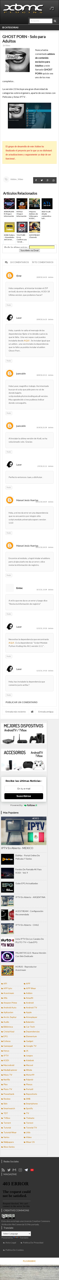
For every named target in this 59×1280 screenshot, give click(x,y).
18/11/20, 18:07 (41, 502)
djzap (18, 275)
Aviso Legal (10, 1242)
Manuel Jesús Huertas (27, 500)
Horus (6, 1050)
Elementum (31, 1036)
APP (28, 983)
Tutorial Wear (9, 1132)
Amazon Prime (10, 1002)
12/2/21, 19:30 (41, 628)
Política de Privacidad (33, 1242)
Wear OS (30, 1142)
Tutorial (7, 1127)
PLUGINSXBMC (29, 1261)
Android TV (31, 1007)
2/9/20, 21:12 (42, 466)
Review (6, 1098)
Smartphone (32, 1103)
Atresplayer (31, 1017)
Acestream (8, 993)
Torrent (7, 1122)
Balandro (30, 1022)
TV (27, 1113)
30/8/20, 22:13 (41, 375)
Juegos (29, 1055)
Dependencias (33, 1031)
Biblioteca (8, 1026)
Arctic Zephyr (9, 1017)
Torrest (29, 1122)
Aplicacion (8, 1012)
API (5, 983)
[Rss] (4, 1171)
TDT (5, 1113)
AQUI (27, 340)
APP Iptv (7, 988)
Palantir (29, 1079)
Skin (5, 1103)
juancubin (21, 373)
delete (50, 277)
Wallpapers (8, 1142)
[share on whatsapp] (54, 180)
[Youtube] (33, 1171)
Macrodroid (8, 1065)
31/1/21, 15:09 (41, 590)
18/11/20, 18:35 (41, 547)
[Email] (15, 1171)
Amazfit (29, 998)
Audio (6, 1022)
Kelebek (30, 1060)
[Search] (54, 21)
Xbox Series (9, 1147)
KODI (6, 1060)
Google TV (31, 1046)
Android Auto (9, 1007)
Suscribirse (23, 796)
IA (27, 1050)
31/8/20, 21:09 (41, 427)
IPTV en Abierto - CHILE (27, 925)
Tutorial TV (31, 1127)
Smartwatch (9, 1108)
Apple (29, 1012)
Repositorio (31, 1094)
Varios (6, 1137)
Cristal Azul (8, 1031)
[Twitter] (10, 1171)
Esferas (7, 1041)
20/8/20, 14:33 (41, 277)
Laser (19, 317)
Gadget (29, 1041)
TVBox (6, 1118)
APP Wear (31, 988)
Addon (13, 179)
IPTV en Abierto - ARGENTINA (30, 897)
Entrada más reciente (16, 711)
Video (7, 45)
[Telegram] (27, 1171)
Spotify (29, 1108)
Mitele (29, 1070)
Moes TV (7, 1074)
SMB (28, 1098)
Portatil (29, 1089)
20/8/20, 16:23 (41, 319)
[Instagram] (21, 1171)
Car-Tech (30, 1026)
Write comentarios (41, 262)
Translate (23, 1237)
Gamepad (8, 1046)
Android (30, 1002)
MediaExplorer (10, 1070)
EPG (5, 1036)
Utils (28, 1132)
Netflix (6, 1079)
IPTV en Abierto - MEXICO (17, 848)
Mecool (29, 1065)
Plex (5, 1084)
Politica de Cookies (14, 1250)
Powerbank (8, 1094)
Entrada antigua (45, 711)
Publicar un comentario (22, 702)
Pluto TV (7, 1089)
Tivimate (30, 1118)
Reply (9, 305)
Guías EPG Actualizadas (26, 883)
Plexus (29, 1084)
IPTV (6, 1055)
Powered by (16, 805)
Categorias (11, 27)
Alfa (5, 998)
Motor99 (30, 1074)
